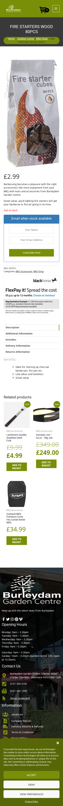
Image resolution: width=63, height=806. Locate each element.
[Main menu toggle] (55, 8)
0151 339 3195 (18, 683)
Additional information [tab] (19, 333)
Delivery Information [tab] (18, 345)
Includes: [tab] (11, 339)
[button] (57, 742)
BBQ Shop (42, 38)
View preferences (31, 794)
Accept (31, 775)
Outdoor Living (25, 38)
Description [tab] (12, 327)
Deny (31, 784)
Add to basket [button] (16, 466)
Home (11, 38)
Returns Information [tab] (18, 351)
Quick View (16, 424)
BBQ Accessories (24, 271)
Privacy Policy (31, 801)
